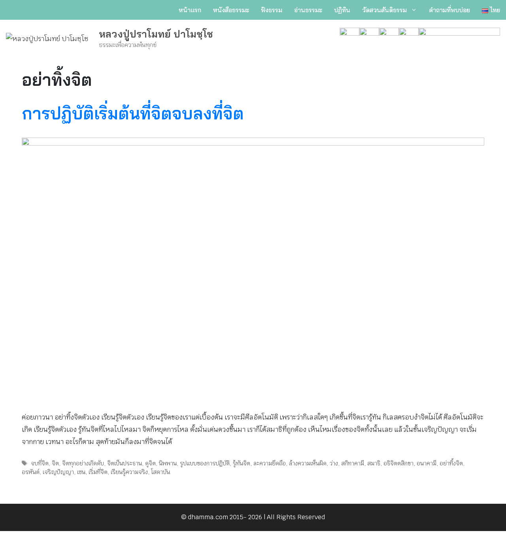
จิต (55, 463)
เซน (81, 472)
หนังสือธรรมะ (231, 10)
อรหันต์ (31, 472)
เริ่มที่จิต (98, 472)
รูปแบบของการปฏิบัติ (205, 463)
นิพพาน (168, 463)
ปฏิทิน (342, 10)
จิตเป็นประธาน (124, 463)
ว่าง (334, 463)
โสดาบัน (160, 472)
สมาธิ (373, 463)
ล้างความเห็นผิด (308, 463)
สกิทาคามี (352, 463)
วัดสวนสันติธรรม (384, 10)
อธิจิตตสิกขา (398, 463)
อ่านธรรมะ (308, 10)
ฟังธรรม (271, 10)
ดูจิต (150, 463)
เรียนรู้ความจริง (129, 472)
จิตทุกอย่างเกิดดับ (83, 463)
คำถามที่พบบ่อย (449, 10)
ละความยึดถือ (269, 463)
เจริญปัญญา (58, 472)
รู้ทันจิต (241, 463)
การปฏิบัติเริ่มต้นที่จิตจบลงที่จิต (133, 113)
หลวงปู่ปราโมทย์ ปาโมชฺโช (156, 34)
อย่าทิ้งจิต (451, 463)
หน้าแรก (190, 10)
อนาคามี (426, 463)
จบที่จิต (40, 463)
